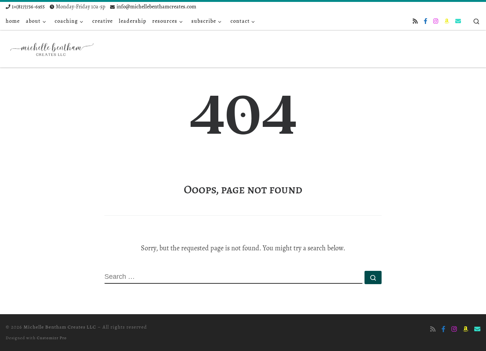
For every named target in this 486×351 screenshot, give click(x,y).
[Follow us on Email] (458, 21)
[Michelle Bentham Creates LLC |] (53, 47)
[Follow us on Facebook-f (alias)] (425, 21)
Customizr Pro (52, 338)
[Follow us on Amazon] (446, 21)
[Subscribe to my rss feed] (415, 21)
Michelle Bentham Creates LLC (60, 327)
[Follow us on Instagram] (435, 21)
